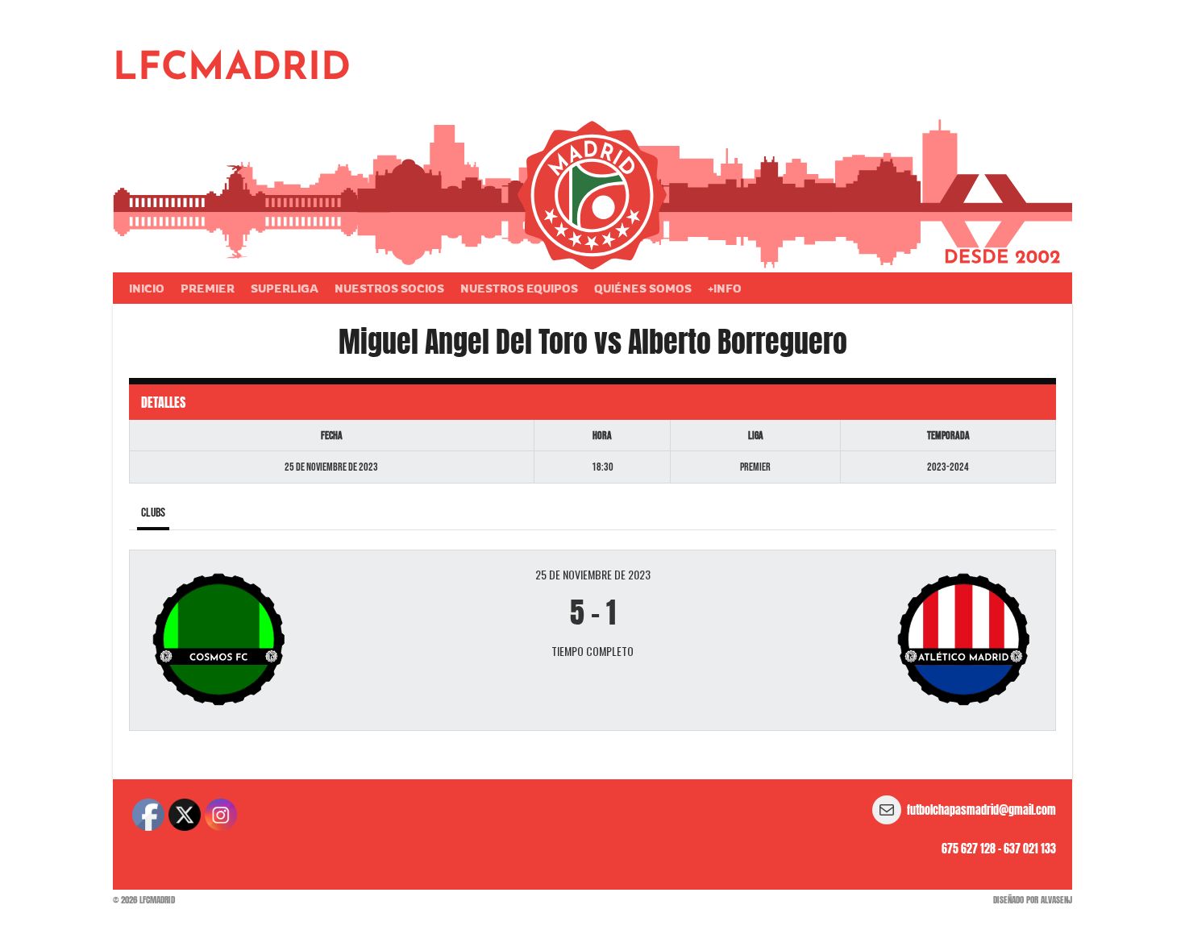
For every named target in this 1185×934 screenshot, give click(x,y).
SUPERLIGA (284, 288)
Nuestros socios (389, 288)
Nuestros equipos (519, 288)
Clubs (153, 513)
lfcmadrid (232, 69)
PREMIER (208, 288)
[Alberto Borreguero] (889, 641)
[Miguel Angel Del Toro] (295, 641)
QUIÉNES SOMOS (643, 288)
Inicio (146, 288)
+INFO (725, 288)
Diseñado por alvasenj (1032, 900)
